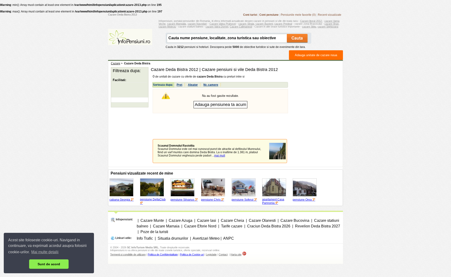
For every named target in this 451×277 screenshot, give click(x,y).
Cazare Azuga (180, 220)
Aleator (193, 84)
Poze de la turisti (154, 232)
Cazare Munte (152, 220)
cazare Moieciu (167, 26)
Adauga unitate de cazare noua (316, 55)
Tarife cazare (231, 226)
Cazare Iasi (206, 220)
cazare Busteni (264, 23)
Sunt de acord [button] (49, 264)
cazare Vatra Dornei (217, 26)
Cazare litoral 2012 (311, 21)
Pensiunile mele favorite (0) (298, 14)
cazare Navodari (197, 23)
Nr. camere (210, 84)
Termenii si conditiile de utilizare (128, 254)
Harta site (235, 254)
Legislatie (211, 254)
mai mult (219, 155)
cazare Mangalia (176, 23)
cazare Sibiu (309, 26)
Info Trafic (145, 238)
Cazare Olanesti (262, 220)
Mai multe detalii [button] (44, 252)
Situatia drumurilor (173, 238)
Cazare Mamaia (166, 226)
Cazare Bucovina (294, 220)
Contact (223, 254)
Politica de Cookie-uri (192, 254)
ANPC (228, 238)
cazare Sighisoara (328, 26)
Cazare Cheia (232, 220)
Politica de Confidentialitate (163, 254)
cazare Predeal (283, 23)
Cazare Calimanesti (241, 26)
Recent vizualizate (329, 14)
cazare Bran (331, 23)
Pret (179, 84)
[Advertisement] (220, 123)
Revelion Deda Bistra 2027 (317, 226)
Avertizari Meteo (206, 238)
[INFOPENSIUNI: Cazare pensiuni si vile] (130, 42)
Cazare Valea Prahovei (223, 23)
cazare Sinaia (246, 23)
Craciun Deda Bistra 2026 (268, 226)
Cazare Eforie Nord (200, 226)
